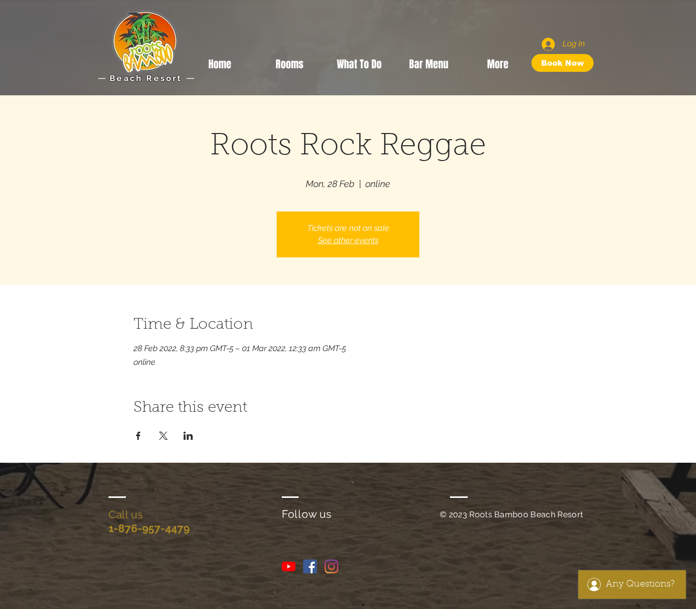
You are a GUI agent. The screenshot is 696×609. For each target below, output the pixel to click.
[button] (359, 62)
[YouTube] (289, 566)
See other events (348, 240)
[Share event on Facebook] (138, 436)
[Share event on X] (163, 436)
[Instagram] (331, 566)
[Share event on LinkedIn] (188, 436)
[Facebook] (310, 566)
